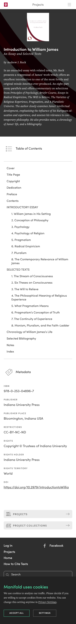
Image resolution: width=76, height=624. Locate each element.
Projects (38, 4)
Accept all (16, 612)
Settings (45, 612)
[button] (8, 545)
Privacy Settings (47, 602)
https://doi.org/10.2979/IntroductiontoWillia (36, 487)
